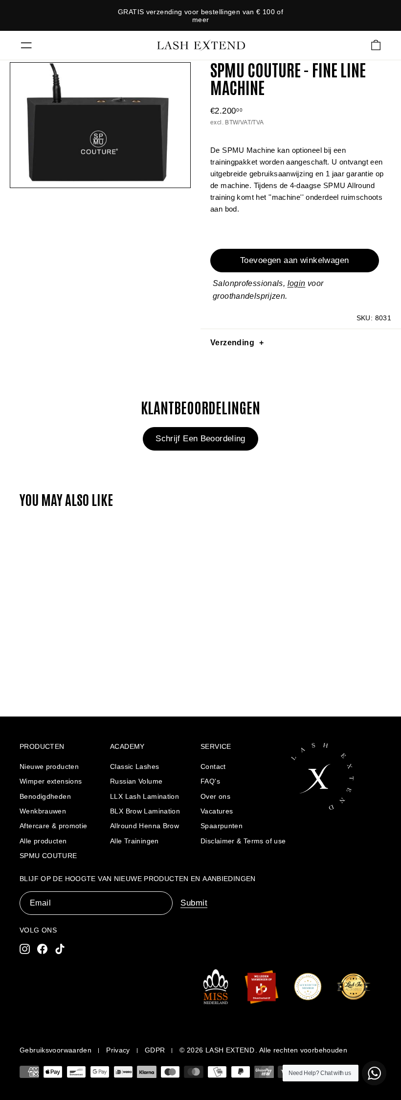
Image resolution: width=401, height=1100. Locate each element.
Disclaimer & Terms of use (243, 841)
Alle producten (43, 841)
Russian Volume (136, 781)
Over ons (215, 796)
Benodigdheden (45, 796)
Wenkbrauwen (43, 811)
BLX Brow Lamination (145, 811)
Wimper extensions (51, 781)
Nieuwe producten (49, 766)
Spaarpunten (221, 826)
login (297, 283)
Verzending (232, 342)
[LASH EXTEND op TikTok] (60, 948)
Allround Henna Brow (144, 826)
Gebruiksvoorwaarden (55, 1050)
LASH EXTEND (229, 1050)
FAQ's (210, 781)
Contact (213, 766)
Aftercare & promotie (54, 826)
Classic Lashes (134, 766)
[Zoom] (100, 125)
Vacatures (216, 811)
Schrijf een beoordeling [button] (200, 438)
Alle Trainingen (134, 841)
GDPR (155, 1050)
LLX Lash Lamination (144, 796)
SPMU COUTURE (48, 856)
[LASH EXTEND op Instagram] (25, 948)
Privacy (118, 1050)
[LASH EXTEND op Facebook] (42, 948)
